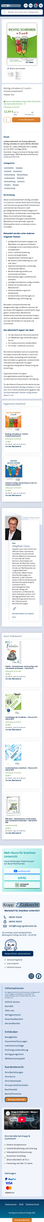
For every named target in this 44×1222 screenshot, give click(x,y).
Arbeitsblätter (9, 168)
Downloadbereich (14, 1019)
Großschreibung (9, 175)
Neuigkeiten (11, 1037)
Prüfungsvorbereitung (16, 1049)
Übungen (16, 185)
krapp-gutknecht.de (12, 157)
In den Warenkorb (26, 120)
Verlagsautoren (13, 1014)
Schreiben (7, 185)
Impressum (11, 1204)
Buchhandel (11, 1089)
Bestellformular (13, 1093)
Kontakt (9, 1006)
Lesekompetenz (9, 178)
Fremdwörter (17, 171)
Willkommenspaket (15, 1058)
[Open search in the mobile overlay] (22, 12)
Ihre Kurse (10, 1076)
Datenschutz (32, 1204)
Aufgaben (19, 168)
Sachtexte (20, 181)
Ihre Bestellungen (14, 1072)
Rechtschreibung (9, 181)
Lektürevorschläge (14, 1045)
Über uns (9, 1010)
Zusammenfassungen (16, 1041)
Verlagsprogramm (14, 1054)
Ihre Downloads (13, 1080)
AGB (11, 994)
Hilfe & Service (12, 1001)
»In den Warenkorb (13, 446)
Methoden (20, 178)
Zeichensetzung (9, 188)
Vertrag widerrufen (16, 1099)
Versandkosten (29, 114)
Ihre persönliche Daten (16, 1085)
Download (7, 171)
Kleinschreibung (22, 175)
